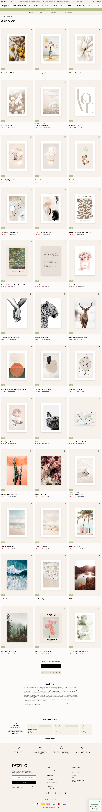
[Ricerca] (92, 6)
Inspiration (80, 5)
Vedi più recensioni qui (51, 738)
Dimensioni (54, 12)
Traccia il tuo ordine (77, 770)
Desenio (3, 16)
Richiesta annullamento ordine (78, 781)
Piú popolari (17, 5)
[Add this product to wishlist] (31, 30)
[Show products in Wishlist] (96, 5)
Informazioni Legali (51, 770)
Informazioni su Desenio (52, 765)
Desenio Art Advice (77, 765)
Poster (30, 5)
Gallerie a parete (70, 5)
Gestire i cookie (76, 784)
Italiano (10, 1)
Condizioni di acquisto (78, 772)
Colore (31, 12)
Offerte (61, 5)
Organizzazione (68, 12)
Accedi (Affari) (50, 789)
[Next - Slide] (94, 729)
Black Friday (10, 16)
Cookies (74, 775)
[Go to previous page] (42, 672)
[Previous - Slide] (25, 729)
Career (48, 772)
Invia (24, 782)
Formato (42, 12)
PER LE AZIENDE (89, 5)
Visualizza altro (51, 666)
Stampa (48, 767)
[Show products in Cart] (99, 5)
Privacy (74, 778)
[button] (95, 805)
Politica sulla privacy (28, 786)
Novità (24, 5)
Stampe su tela (38, 5)
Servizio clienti (76, 767)
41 (56, 672)
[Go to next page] (59, 672)
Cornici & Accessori (51, 5)
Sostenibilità (50, 775)
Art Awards (49, 786)
